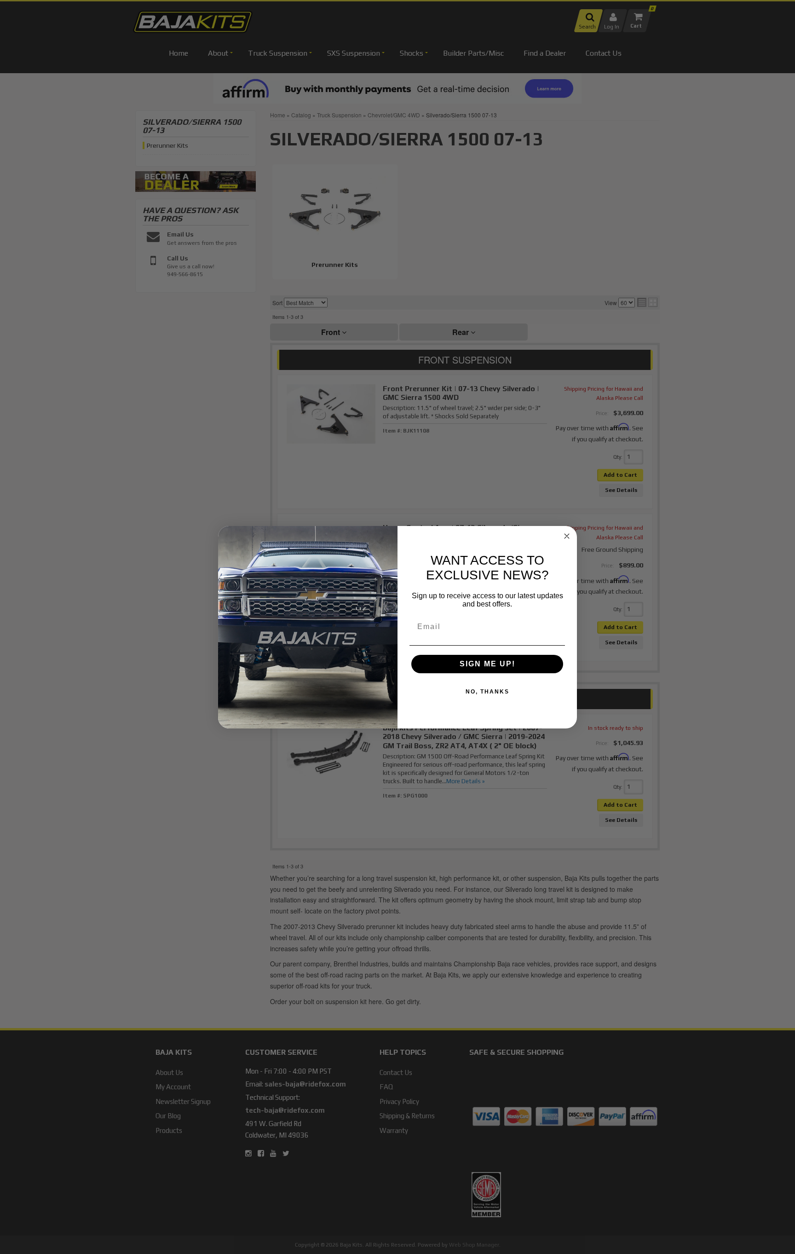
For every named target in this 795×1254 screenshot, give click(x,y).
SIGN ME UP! (487, 664)
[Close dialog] (566, 536)
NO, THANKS (487, 691)
